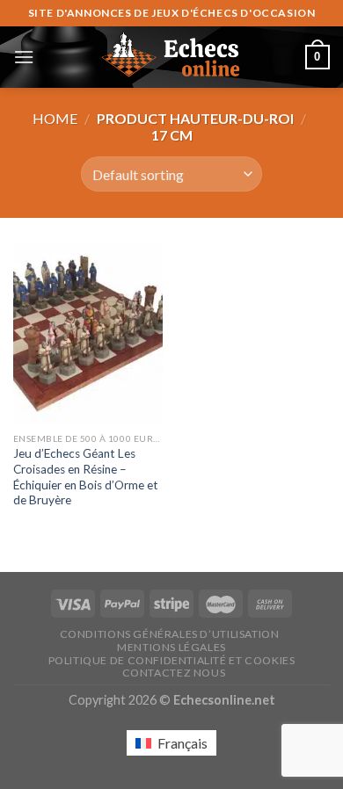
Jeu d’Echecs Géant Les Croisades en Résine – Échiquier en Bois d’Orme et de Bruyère (85, 476)
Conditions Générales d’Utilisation (170, 634)
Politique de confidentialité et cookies (172, 660)
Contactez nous (174, 672)
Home (55, 118)
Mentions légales (171, 647)
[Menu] (23, 56)
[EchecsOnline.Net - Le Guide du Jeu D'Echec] (171, 57)
